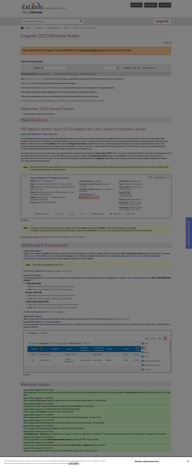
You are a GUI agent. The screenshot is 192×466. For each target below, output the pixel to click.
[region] (96, 461)
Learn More (74, 463)
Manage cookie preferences (147, 461)
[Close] (188, 461)
